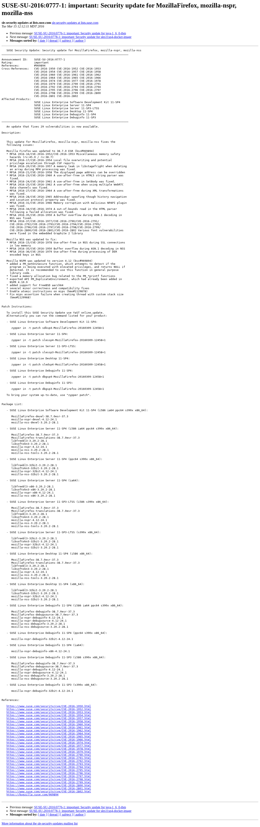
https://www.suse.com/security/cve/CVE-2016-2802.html (48, 791)
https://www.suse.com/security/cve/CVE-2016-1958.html (48, 721)
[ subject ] (66, 40)
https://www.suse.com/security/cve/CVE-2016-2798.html (48, 779)
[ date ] (42, 40)
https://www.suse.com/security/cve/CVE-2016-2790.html (48, 754)
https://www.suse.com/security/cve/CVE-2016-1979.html (48, 751)
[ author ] (79, 40)
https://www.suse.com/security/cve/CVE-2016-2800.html (48, 785)
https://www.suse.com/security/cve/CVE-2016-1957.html (48, 718)
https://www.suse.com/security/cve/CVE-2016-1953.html (48, 712)
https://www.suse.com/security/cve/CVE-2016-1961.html (48, 727)
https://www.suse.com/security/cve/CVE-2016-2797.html (48, 776)
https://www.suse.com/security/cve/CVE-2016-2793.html (48, 764)
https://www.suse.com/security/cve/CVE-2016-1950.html (48, 706)
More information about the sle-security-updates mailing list (40, 823)
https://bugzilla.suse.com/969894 (32, 794)
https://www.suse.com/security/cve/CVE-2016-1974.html (48, 742)
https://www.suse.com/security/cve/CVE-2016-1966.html (48, 739)
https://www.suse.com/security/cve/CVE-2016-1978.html (48, 748)
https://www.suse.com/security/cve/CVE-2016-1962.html (48, 730)
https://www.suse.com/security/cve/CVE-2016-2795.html (48, 770)
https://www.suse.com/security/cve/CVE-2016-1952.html (48, 709)
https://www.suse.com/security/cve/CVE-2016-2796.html (48, 773)
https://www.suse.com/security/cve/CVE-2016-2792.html (48, 761)
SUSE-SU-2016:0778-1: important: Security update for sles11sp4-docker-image (80, 37)
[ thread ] (53, 40)
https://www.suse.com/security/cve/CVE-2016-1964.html (48, 733)
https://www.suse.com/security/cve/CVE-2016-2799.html (48, 782)
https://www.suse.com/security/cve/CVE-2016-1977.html (48, 745)
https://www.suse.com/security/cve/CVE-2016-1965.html (48, 736)
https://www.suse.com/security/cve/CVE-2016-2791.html (48, 757)
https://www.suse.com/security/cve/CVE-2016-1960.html (48, 724)
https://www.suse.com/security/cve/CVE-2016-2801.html (48, 788)
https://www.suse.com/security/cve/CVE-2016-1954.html (48, 715)
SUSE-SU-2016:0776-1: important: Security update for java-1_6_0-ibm (80, 33)
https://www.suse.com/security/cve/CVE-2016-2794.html (48, 767)
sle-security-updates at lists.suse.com (75, 22)
